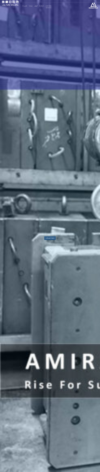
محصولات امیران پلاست (50, 238)
